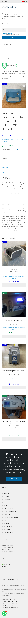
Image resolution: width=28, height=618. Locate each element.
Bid (19, 150)
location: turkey (15, 139)
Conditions (7, 499)
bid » (14, 285)
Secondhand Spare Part (16, 13)
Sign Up (2, 1)
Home (5, 13)
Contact (6, 520)
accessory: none (6, 139)
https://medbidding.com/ (11, 607)
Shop (8, 13)
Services (6, 505)
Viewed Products (8, 514)
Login (6, 1)
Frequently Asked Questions (11, 517)
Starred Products (8, 508)
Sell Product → (14, 479)
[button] (24, 86)
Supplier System (8, 526)
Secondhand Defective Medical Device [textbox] (13, 51)
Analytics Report (8, 532)
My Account (7, 529)
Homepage (7, 493)
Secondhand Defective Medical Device (11, 14)
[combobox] (14, 51)
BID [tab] (3, 172)
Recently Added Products (10, 511)
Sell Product (7, 523)
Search (14, 37)
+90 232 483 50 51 (12, 601)
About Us (6, 496)
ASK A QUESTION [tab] (6, 167)
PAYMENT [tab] (4, 158)
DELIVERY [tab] (4, 163)
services (12, 201)
